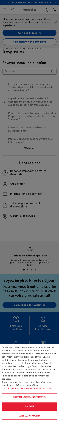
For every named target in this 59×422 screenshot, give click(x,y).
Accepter (29, 407)
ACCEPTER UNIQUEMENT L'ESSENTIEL (29, 397)
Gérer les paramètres (29, 416)
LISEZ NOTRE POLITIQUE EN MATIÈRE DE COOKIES (26, 389)
